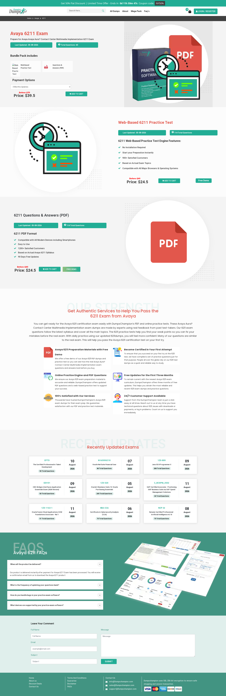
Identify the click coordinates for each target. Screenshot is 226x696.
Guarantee (71, 681)
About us (33, 681)
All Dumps (115, 11)
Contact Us (34, 687)
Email (33, 642)
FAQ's (69, 687)
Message (105, 630)
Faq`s (146, 11)
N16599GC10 (104, 460)
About (125, 11)
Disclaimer (71, 684)
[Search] (102, 10)
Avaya (37, 18)
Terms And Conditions (76, 678)
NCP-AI (161, 508)
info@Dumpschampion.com (121, 682)
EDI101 (47, 483)
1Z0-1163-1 (46, 508)
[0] (190, 12)
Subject (34, 655)
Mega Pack (136, 11)
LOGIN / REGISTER (206, 11)
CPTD (47, 460)
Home (29, 18)
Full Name (35, 630)
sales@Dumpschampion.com (121, 685)
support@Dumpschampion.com (122, 689)
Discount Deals (35, 684)
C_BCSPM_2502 (161, 483)
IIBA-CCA (104, 508)
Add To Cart (170, 181)
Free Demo (203, 180)
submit (109, 661)
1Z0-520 (104, 483)
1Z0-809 (162, 460)
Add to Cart (77, 94)
